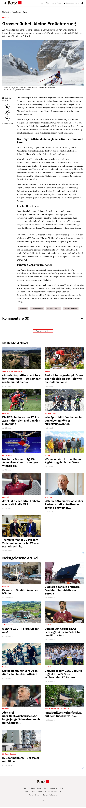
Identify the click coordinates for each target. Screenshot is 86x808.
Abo (43, 3)
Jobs (45, 788)
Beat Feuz (23, 308)
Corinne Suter (37, 308)
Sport (25, 12)
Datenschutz (52, 791)
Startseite (6, 12)
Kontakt (26, 791)
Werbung (49, 3)
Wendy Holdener (70, 308)
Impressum (42, 791)
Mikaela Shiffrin (53, 308)
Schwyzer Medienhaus (49, 795)
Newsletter (54, 788)
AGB (60, 791)
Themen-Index (34, 795)
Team (33, 791)
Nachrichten (16, 12)
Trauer (39, 788)
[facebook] (10, 113)
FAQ (61, 788)
